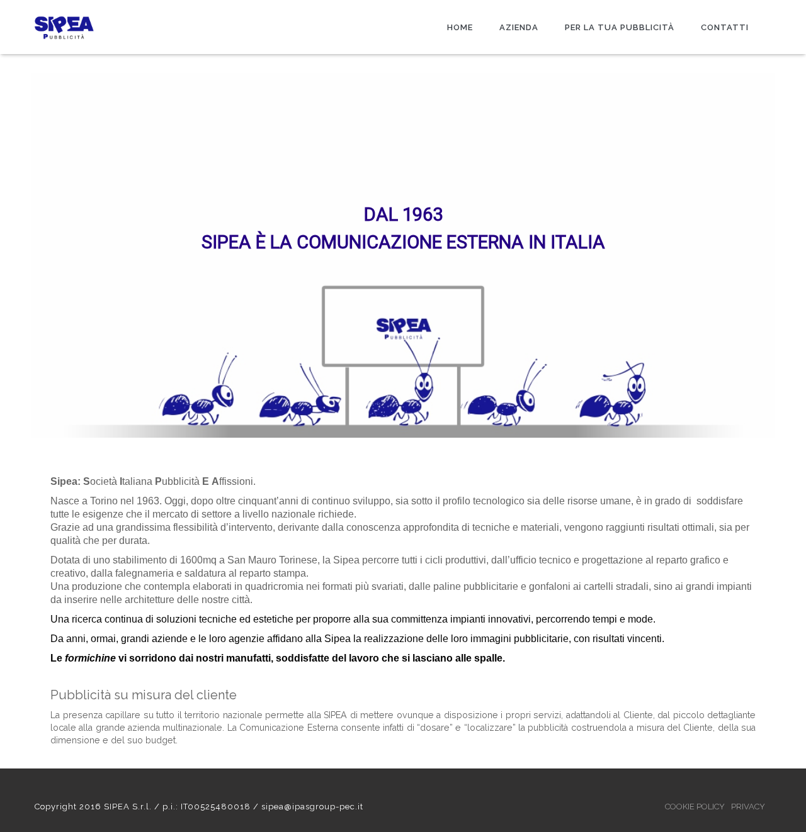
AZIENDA (518, 27)
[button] (19, 255)
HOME (460, 27)
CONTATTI (725, 27)
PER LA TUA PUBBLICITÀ (619, 27)
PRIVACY (748, 806)
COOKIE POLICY (695, 806)
